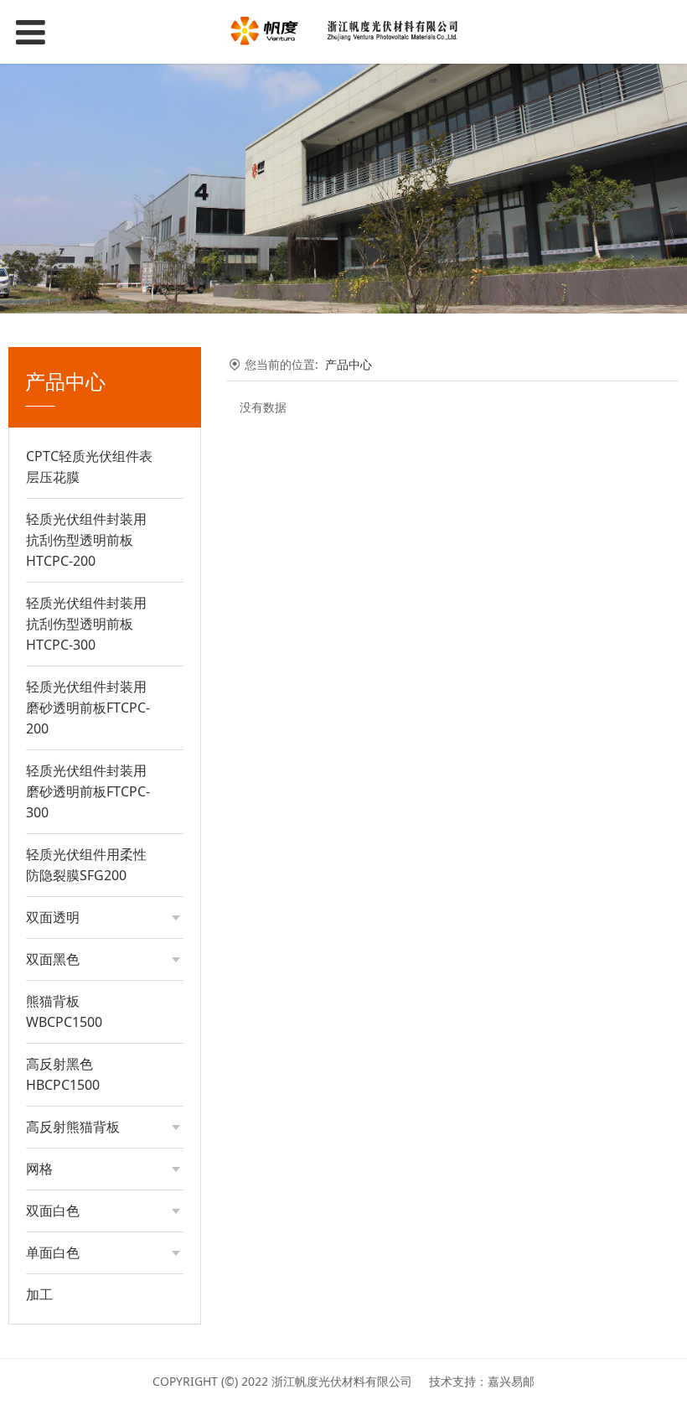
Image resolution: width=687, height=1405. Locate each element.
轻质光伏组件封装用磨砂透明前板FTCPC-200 (88, 707)
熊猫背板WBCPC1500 (64, 1011)
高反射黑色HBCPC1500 (63, 1074)
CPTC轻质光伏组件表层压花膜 (89, 466)
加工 (39, 1294)
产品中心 (348, 364)
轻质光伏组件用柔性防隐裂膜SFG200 (86, 864)
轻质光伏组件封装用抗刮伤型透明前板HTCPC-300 (86, 624)
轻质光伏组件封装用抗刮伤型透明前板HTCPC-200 (86, 540)
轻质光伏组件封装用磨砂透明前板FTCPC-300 (88, 791)
